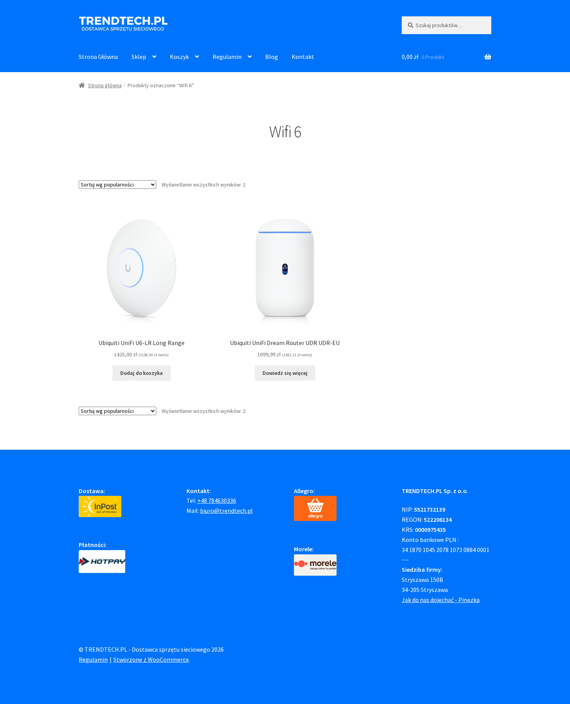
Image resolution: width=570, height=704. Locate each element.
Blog (271, 56)
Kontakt (303, 56)
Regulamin (227, 56)
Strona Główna (98, 56)
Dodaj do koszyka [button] (141, 372)
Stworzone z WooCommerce (151, 659)
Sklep (138, 56)
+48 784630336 (216, 500)
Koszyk (179, 56)
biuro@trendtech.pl (226, 510)
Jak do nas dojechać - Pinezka (441, 600)
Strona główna (105, 85)
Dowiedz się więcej (285, 372)
